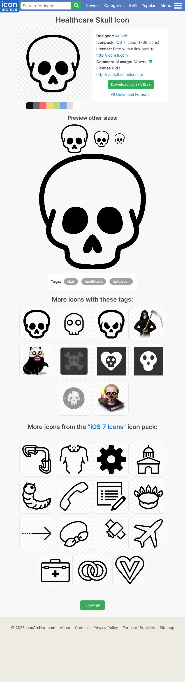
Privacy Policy (105, 627)
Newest (93, 5)
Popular (148, 5)
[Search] (76, 5)
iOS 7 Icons (126, 42)
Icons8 (121, 36)
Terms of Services (139, 627)
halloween (121, 281)
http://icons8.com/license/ (119, 74)
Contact (82, 627)
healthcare (94, 281)
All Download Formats (130, 94)
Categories (114, 5)
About (65, 627)
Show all (92, 605)
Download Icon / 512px (131, 84)
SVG (133, 5)
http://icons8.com (112, 55)
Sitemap (167, 627)
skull (71, 281)
